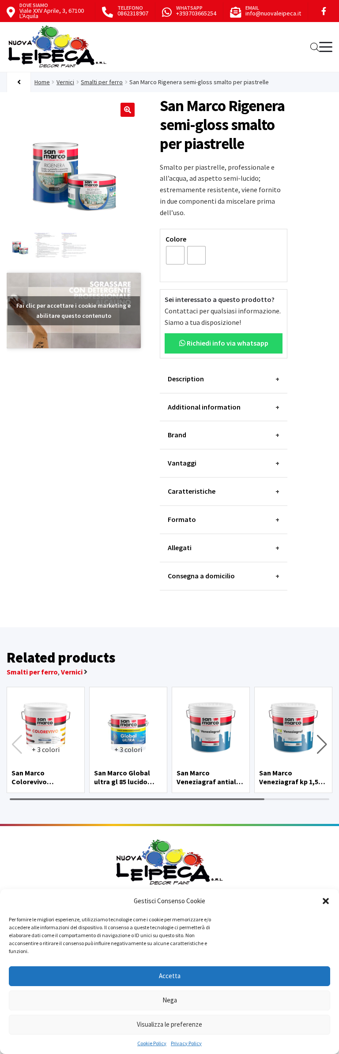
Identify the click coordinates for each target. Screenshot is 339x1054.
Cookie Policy (151, 1043)
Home (42, 82)
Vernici (65, 82)
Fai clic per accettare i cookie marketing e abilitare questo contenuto (73, 311)
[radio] (175, 255)
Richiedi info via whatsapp (226, 343)
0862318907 (132, 13)
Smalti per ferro (102, 82)
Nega (169, 1000)
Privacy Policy (186, 1043)
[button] (325, 901)
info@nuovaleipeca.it (273, 13)
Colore (176, 239)
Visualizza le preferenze (169, 1024)
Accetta (170, 976)
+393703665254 (196, 13)
